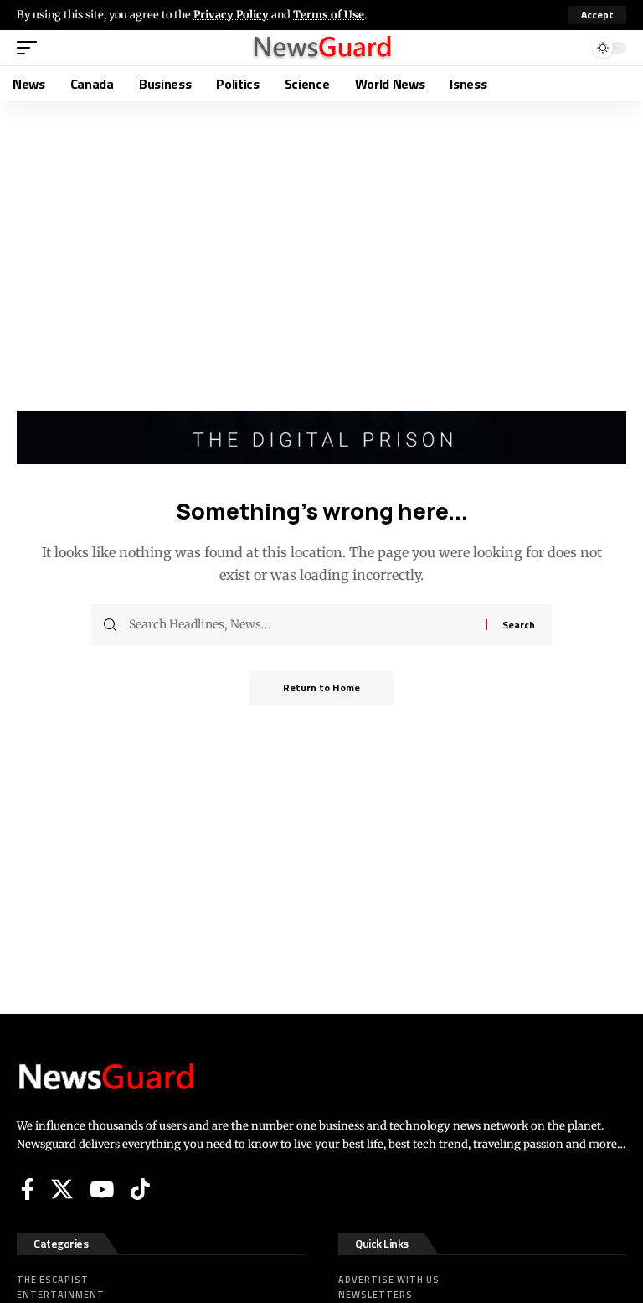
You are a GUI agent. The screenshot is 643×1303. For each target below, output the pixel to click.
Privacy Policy (231, 14)
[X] (62, 1189)
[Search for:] (301, 625)
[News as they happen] (321, 47)
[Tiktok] (140, 1189)
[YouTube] (101, 1189)
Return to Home (321, 687)
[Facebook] (28, 1189)
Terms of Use (328, 14)
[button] (597, 15)
